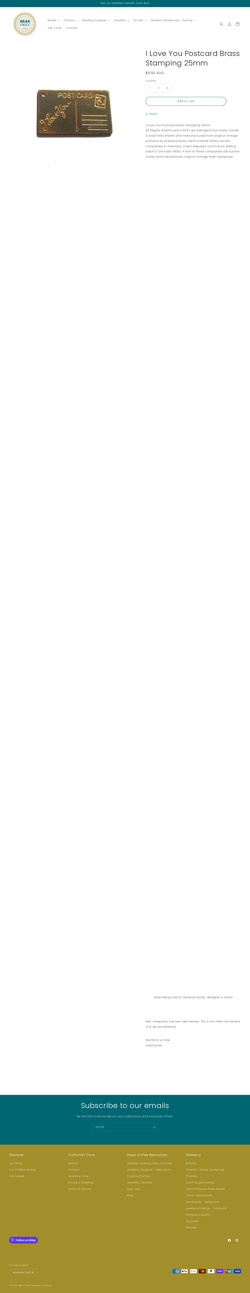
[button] (53, 20)
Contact (74, 1170)
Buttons (191, 1163)
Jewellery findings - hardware (206, 1208)
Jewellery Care (78, 1176)
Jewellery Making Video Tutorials (149, 1163)
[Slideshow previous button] (147, 1064)
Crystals (191, 1176)
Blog (130, 1195)
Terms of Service (79, 1189)
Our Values (17, 1176)
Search (73, 1163)
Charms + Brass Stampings (205, 1170)
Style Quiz (133, 1189)
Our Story (15, 1163)
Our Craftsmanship (22, 1170)
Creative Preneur (138, 1176)
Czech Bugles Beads (200, 1182)
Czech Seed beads (199, 1195)
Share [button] (153, 114)
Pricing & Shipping (80, 1182)
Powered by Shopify (41, 1285)
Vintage (191, 1227)
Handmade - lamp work (202, 1202)
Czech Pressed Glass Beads (205, 1189)
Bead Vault (24, 1285)
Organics (192, 1221)
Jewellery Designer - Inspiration (149, 1170)
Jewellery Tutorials (139, 1182)
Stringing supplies (198, 1215)
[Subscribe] (154, 1127)
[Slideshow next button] (239, 1064)
